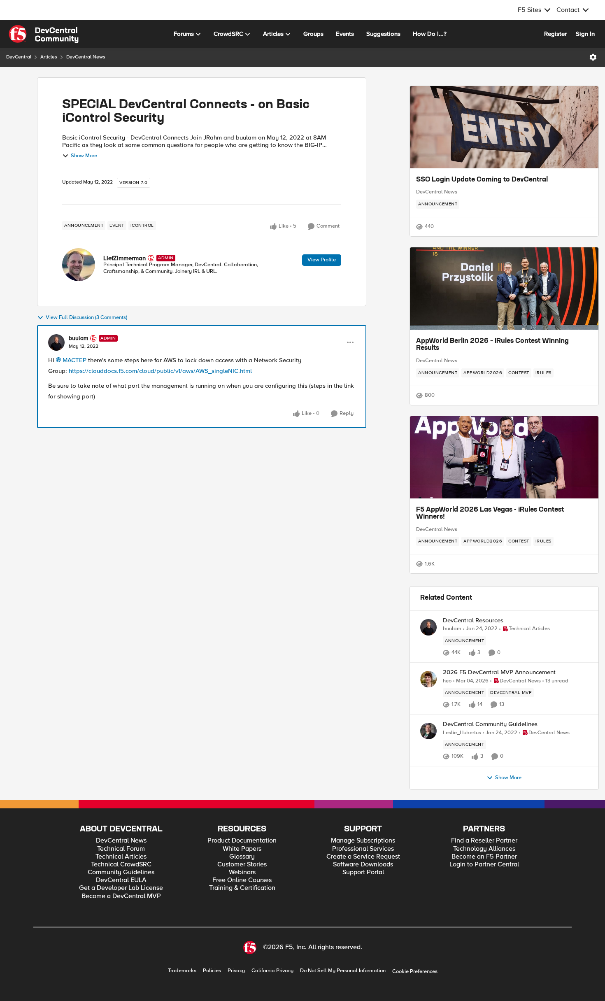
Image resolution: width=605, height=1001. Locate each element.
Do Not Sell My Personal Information (343, 971)
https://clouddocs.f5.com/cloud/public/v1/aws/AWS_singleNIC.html (160, 371)
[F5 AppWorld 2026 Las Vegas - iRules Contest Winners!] (504, 457)
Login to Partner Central (484, 864)
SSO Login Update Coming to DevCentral (482, 180)
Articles (48, 57)
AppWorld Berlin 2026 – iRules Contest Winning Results (492, 345)
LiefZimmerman (124, 258)
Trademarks (182, 971)
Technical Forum (121, 849)
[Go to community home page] (43, 34)
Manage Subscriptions (363, 841)
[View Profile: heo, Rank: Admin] (428, 679)
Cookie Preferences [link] (414, 971)
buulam (78, 338)
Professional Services (363, 849)
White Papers (242, 849)
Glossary (242, 857)
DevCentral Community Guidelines (490, 724)
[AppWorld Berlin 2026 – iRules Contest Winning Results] (504, 288)
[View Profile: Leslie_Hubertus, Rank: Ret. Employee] (428, 731)
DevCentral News (85, 57)
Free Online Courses (242, 880)
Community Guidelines (121, 872)
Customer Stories (242, 864)
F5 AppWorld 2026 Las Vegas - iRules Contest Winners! (490, 514)
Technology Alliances (484, 849)
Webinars (242, 872)
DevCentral (18, 57)
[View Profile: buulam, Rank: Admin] (56, 342)
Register (555, 33)
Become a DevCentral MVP (121, 896)
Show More (84, 156)
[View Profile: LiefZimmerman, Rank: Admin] (78, 264)
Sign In (585, 33)
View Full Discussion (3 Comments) (86, 317)
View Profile (321, 259)
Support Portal (363, 872)
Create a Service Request (363, 857)
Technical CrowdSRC (121, 864)
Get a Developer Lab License (121, 888)
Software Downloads (363, 864)
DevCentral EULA (121, 880)
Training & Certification (242, 888)
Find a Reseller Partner (484, 841)
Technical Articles (121, 857)
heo (447, 681)
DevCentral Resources (473, 620)
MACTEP (74, 360)
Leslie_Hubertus (462, 733)
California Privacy (272, 971)
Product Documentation (242, 841)
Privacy (236, 971)
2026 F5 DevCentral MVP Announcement (499, 672)
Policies (212, 971)
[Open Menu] (593, 57)
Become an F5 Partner (484, 857)
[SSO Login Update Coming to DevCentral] (504, 127)
